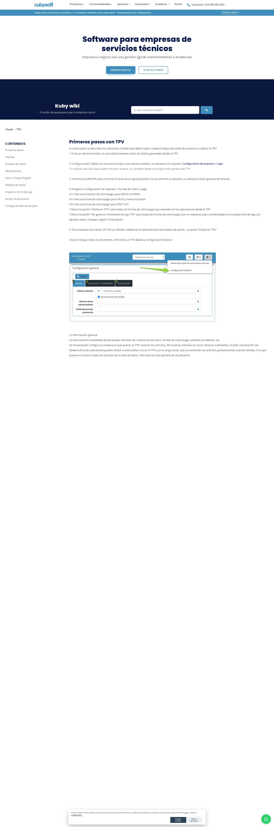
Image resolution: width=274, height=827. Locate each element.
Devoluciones (13, 171)
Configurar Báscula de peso (21, 206)
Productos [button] (76, 4)
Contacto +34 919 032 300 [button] (207, 4)
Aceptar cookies (178, 820)
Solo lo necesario (194, 820)
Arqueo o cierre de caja (18, 192)
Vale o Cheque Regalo (18, 178)
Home (9, 129)
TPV (18, 129)
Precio (178, 4)
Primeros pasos (14, 150)
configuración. (76, 815)
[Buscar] (207, 110)
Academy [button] (161, 4)
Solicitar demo (230, 12)
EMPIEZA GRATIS (121, 70)
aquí (186, 813)
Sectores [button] (122, 4)
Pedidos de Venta (15, 185)
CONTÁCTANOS (153, 70)
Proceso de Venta (15, 164)
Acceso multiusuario (17, 199)
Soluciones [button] (141, 4)
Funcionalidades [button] (99, 4)
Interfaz (10, 157)
